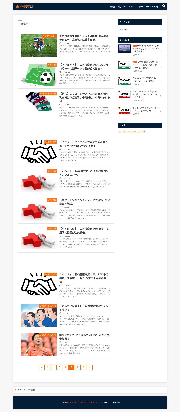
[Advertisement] (66, 127)
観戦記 (112, 7)
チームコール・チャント (149, 7)
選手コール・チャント (127, 7)
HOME (19, 390)
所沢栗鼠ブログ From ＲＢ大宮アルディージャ (84, 402)
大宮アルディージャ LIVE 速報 (132, 131)
